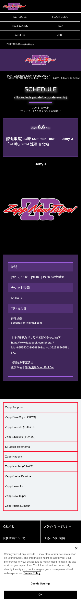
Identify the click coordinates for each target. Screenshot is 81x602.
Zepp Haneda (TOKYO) (20, 427)
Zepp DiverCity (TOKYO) (20, 417)
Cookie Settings (40, 583)
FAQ (60, 26)
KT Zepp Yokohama (17, 446)
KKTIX (15, 297)
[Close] (76, 548)
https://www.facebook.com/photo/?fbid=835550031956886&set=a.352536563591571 (40, 347)
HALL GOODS (20, 26)
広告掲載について (14, 538)
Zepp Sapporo (14, 407)
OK (40, 594)
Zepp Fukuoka (14, 486)
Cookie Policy (32, 573)
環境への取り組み (55, 538)
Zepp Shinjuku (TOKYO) (20, 436)
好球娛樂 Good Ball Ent (39, 367)
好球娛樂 (16, 318)
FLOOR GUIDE (60, 17)
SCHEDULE (20, 17)
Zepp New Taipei (23, 75)
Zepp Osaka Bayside (18, 476)
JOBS (60, 35)
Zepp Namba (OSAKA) (19, 466)
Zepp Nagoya (13, 456)
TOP (9, 75)
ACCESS (20, 35)
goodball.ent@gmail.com (26, 322)
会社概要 (8, 526)
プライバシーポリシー (57, 526)
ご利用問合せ (20, 44)
